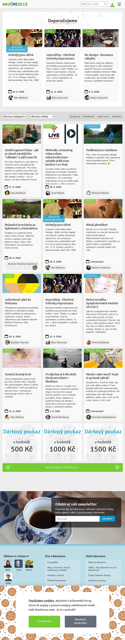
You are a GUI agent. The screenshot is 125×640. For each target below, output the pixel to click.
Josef (18, 570)
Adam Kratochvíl (98, 97)
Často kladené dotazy (99, 575)
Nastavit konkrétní (80, 621)
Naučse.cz (15, 4)
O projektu (52, 562)
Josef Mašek (57, 193)
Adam (8, 583)
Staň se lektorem (97, 562)
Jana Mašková (17, 193)
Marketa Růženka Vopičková (22, 264)
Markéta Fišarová (19, 342)
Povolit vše (44, 621)
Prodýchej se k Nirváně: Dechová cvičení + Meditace (60, 378)
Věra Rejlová (17, 417)
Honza (29, 570)
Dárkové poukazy (97, 580)
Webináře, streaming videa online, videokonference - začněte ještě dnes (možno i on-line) (59, 157)
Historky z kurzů (55, 575)
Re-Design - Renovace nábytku (99, 56)
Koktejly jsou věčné (21, 55)
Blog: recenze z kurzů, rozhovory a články (58, 568)
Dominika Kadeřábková (104, 417)
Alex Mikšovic (21, 97)
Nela (8, 570)
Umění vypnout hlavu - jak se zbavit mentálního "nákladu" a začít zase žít (22, 153)
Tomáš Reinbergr (60, 417)
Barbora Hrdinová (101, 267)
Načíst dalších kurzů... (62, 467)
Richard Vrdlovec (100, 193)
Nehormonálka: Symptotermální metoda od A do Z (102, 303)
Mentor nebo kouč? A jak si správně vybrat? (102, 376)
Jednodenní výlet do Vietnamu (18, 301)
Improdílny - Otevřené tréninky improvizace (60, 56)
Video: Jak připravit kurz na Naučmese (102, 568)
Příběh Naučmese (56, 580)
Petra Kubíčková (100, 342)
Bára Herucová (60, 97)
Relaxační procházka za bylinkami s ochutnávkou (21, 226)
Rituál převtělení (97, 225)
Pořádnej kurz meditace (101, 150)
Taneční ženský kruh (18, 374)
